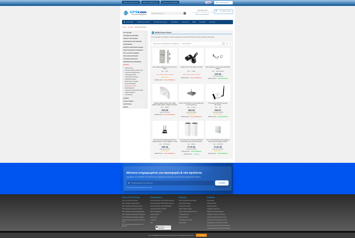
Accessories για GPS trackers (132, 41)
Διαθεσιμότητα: (158, 80)
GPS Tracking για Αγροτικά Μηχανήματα (133, 211)
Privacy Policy (182, 222)
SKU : (162, 71)
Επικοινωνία (185, 22)
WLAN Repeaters (129, 88)
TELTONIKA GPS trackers (160, 22)
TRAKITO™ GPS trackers (143, 22)
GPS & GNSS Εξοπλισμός (130, 56)
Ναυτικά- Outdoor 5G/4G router (134, 70)
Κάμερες (126, 98)
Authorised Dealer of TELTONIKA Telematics (162, 200)
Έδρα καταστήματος (156, 211)
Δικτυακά (130, 27)
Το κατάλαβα (201, 235)
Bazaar (125, 107)
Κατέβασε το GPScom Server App (216, 214)
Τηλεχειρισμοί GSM (130, 74)
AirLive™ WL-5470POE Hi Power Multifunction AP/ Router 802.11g (191, 104)
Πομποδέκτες (174, 22)
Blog (151, 222)
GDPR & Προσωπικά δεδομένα (215, 211)
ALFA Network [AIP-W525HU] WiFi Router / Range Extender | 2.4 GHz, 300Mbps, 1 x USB (165, 140)
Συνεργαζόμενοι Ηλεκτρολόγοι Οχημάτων (218, 228)
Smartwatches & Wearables (132, 62)
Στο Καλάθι (202, 22)
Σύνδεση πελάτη (211, 203)
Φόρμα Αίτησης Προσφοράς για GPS (217, 220)
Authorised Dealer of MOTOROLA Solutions (162, 203)
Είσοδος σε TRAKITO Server (150, 2)
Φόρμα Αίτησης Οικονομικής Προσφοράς (218, 225)
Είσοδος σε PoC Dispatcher (170, 2)
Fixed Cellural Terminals (131, 77)
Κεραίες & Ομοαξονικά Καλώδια (133, 47)
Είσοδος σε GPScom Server (130, 2)
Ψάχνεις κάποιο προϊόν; (185, 209)
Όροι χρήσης (210, 200)
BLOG (194, 22)
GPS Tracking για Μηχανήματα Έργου (132, 206)
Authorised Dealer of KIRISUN (158, 209)
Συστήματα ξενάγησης (130, 59)
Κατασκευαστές (154, 214)
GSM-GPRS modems (130, 79)
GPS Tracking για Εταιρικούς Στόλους (132, 209)
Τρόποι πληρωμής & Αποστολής (187, 200)
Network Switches (130, 92)
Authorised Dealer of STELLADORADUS (160, 206)
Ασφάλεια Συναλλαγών (213, 209)
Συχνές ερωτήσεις (212, 206)
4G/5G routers (129, 68)
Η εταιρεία (153, 220)
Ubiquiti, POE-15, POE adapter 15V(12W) (191, 67)
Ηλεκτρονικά (127, 104)
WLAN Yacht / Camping (131, 81)
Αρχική (124, 27)
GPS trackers (127, 32)
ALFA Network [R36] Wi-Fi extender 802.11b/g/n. (218, 104)
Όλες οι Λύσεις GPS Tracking (130, 200)
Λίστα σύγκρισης (183, 217)
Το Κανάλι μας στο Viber (185, 220)
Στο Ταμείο (212, 22)
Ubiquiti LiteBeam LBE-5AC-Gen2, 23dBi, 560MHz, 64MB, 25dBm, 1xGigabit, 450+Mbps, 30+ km (164, 104)
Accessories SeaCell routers (132, 72)
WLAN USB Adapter (130, 83)
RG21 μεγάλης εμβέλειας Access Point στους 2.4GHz (165, 67)
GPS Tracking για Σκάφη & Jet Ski (131, 203)
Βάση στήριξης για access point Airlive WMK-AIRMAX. (218, 67)
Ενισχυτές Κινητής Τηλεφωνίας (133, 50)
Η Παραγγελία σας (184, 214)
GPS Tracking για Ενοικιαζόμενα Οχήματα (133, 214)
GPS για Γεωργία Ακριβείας (131, 53)
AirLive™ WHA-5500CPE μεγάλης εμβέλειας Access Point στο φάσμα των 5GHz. (218, 140)
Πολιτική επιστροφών (185, 203)
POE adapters (129, 94)
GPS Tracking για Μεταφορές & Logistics (133, 217)
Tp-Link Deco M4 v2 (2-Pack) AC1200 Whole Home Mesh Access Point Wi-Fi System (191, 140)
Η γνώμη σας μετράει (184, 206)
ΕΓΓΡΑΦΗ (222, 183)
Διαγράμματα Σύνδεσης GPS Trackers (217, 222)
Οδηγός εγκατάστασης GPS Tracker (216, 217)
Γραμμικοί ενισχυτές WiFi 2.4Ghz (134, 90)
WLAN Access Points (130, 86)
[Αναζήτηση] (185, 13)
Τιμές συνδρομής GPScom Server (188, 211)
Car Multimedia (128, 101)
